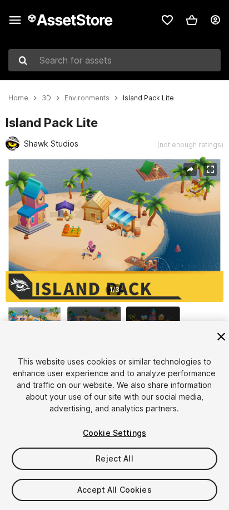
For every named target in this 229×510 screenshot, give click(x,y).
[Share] (190, 169)
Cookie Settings (114, 433)
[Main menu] (15, 20)
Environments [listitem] (86, 98)
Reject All (114, 458)
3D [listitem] (46, 98)
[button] (191, 20)
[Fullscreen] (210, 169)
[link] (167, 20)
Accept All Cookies (114, 489)
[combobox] (114, 60)
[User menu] (215, 20)
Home (18, 98)
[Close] (221, 336)
